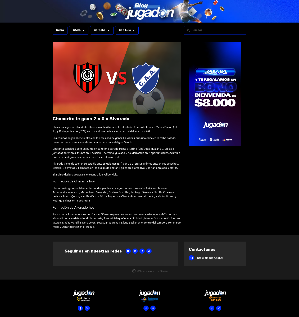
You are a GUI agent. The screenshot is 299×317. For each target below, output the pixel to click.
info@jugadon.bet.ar (210, 258)
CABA (77, 30)
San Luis (125, 30)
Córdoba (100, 30)
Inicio (60, 30)
